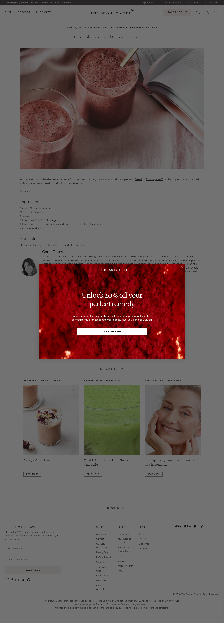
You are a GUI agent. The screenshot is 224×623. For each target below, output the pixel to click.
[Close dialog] (182, 267)
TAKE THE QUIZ (112, 331)
